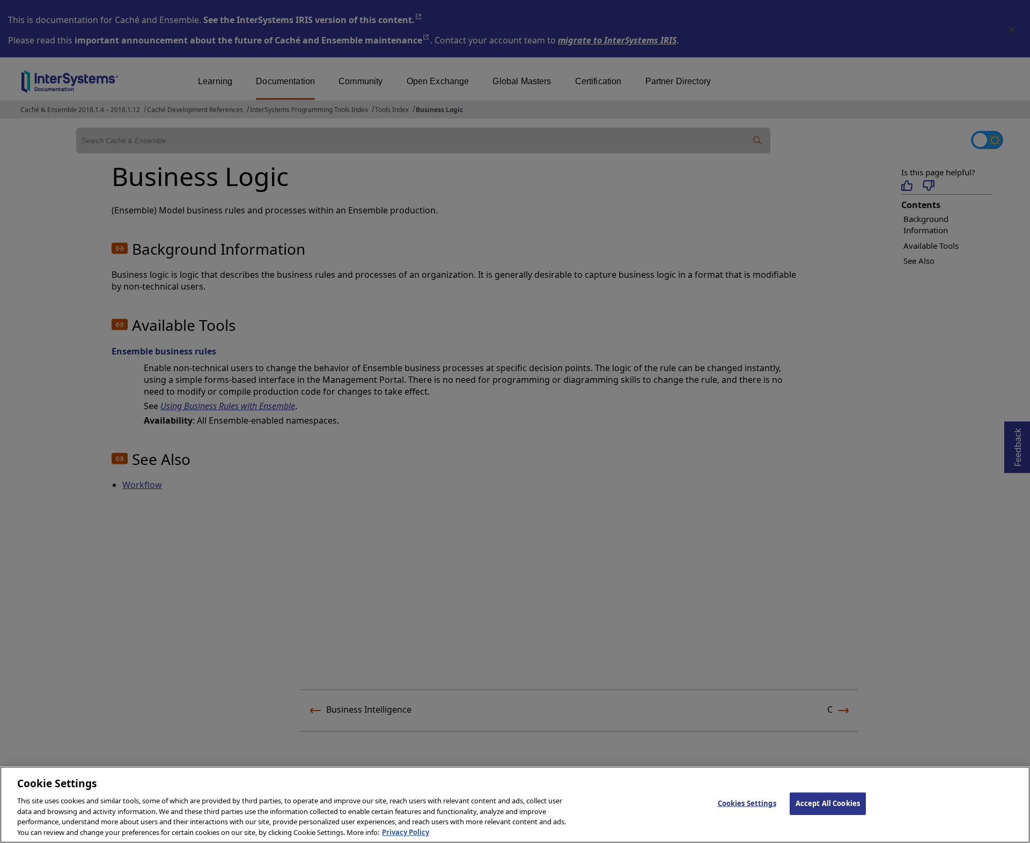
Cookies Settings (747, 803)
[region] (515, 804)
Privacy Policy (405, 832)
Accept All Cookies (828, 803)
